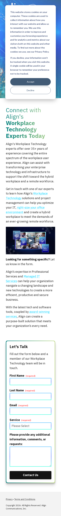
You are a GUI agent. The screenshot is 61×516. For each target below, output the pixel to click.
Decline (30, 90)
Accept (30, 81)
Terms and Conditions (24, 499)
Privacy (9, 499)
